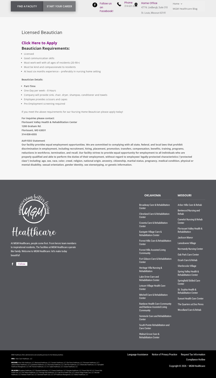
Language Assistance (137, 354)
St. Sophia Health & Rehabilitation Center (188, 291)
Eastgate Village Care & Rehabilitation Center (150, 233)
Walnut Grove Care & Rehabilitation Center (149, 336)
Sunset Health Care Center (191, 298)
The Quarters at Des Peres (191, 304)
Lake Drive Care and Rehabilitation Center (149, 278)
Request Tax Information (193, 354)
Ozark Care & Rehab (187, 260)
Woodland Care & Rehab (189, 309)
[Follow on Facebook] (12, 264)
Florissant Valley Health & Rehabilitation (190, 230)
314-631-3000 (131, 6)
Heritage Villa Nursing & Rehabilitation (150, 269)
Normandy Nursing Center (190, 248)
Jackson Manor (185, 237)
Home (176, 4)
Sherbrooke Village (187, 265)
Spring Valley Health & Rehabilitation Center (188, 273)
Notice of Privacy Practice (164, 354)
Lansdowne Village (187, 243)
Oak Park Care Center (188, 254)
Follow (21, 263)
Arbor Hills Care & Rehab (190, 204)
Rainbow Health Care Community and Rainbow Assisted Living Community (155, 307)
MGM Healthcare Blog (185, 9)
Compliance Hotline (195, 360)
